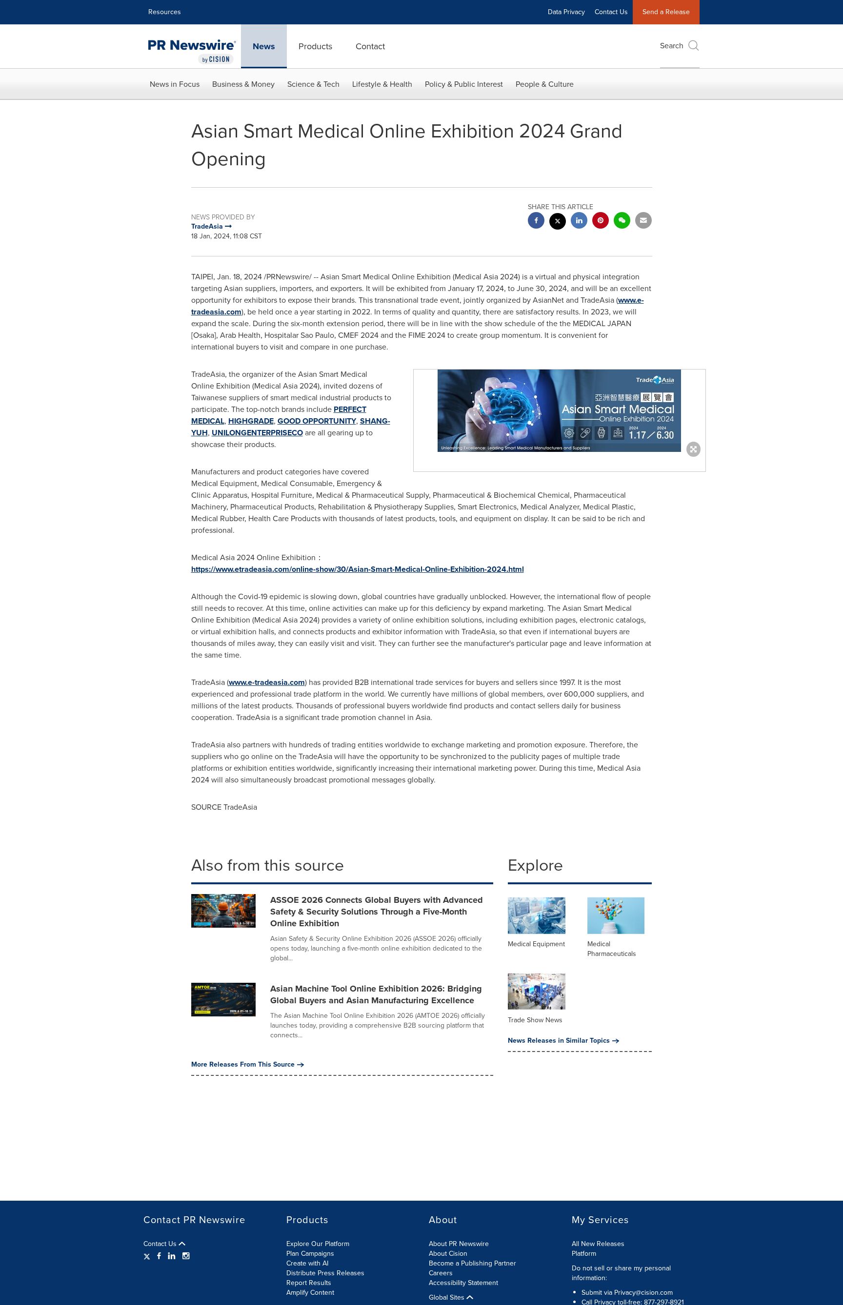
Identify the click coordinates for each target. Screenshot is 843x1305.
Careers (441, 1273)
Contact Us (611, 12)
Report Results (308, 1283)
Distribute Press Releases (325, 1273)
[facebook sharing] (536, 221)
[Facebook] (159, 1256)
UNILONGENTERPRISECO (257, 432)
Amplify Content (310, 1292)
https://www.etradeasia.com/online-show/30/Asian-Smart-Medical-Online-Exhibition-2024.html (357, 569)
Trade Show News (535, 1020)
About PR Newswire (459, 1244)
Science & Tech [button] (313, 84)
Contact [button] (370, 46)
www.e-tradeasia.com (267, 682)
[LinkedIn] (171, 1256)
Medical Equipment (536, 944)
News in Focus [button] (175, 84)
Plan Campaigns (310, 1253)
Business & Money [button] (243, 84)
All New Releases (598, 1244)
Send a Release (666, 12)
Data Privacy (566, 12)
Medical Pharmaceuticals (611, 949)
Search (671, 45)
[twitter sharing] (557, 222)
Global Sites (447, 1298)
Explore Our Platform (317, 1244)
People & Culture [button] (545, 84)
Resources (164, 12)
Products (315, 46)
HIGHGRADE (251, 421)
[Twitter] (148, 1256)
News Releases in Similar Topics (559, 1041)
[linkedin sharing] (579, 221)
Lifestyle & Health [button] (382, 84)
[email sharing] (643, 221)
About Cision (448, 1253)
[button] (559, 411)
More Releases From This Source (243, 1065)
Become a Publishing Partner (472, 1263)
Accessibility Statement (463, 1283)
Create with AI (307, 1263)
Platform (584, 1253)
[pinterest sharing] (600, 221)
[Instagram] (186, 1256)
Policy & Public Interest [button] (464, 84)
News (264, 46)
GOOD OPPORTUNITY (317, 421)
